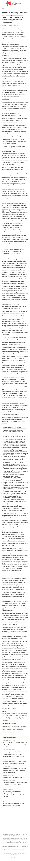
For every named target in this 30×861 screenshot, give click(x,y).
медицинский (15, 726)
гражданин (20, 729)
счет (14, 729)
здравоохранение (6, 726)
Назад (3, 8)
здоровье (9, 729)
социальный (23, 726)
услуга (3, 729)
